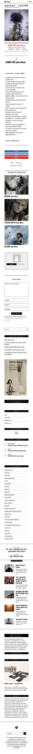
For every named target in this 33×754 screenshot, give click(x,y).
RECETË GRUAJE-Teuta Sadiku (16, 456)
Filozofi (5, 486)
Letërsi (23, 47)
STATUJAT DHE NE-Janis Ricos (13, 222)
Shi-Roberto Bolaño (22, 619)
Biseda (5, 475)
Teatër (5, 530)
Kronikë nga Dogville (8, 495)
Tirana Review (7, 536)
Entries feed (7, 417)
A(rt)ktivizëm (7, 470)
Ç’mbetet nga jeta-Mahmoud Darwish (18, 445)
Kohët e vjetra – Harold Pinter (13, 683)
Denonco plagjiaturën (8, 478)
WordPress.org (7, 423)
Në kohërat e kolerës (8, 508)
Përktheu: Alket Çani (16, 165)
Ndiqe (16, 433)
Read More (22, 649)
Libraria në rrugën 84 (8, 500)
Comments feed (7, 420)
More (25, 690)
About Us (6, 473)
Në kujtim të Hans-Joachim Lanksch (11, 511)
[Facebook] (29, 1)
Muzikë (5, 506)
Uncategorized (7, 539)
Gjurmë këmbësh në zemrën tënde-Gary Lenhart (14, 350)
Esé (5, 481)
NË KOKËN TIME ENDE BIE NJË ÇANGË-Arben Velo (14, 347)
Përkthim (11, 49)
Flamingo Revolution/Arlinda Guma (17, 451)
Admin (25, 49)
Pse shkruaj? (7, 522)
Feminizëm (6, 484)
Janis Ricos (19, 162)
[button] (27, 329)
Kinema (6, 492)
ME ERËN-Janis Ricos (11, 246)
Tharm (17, 49)
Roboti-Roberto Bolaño (9, 340)
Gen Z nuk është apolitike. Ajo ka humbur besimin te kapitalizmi (21, 580)
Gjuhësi (6, 489)
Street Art (6, 528)
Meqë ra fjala (7, 503)
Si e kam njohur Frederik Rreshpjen (11, 525)
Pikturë (6, 517)
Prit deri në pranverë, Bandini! (10, 519)
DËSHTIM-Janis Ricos (11, 196)
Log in (5, 415)
